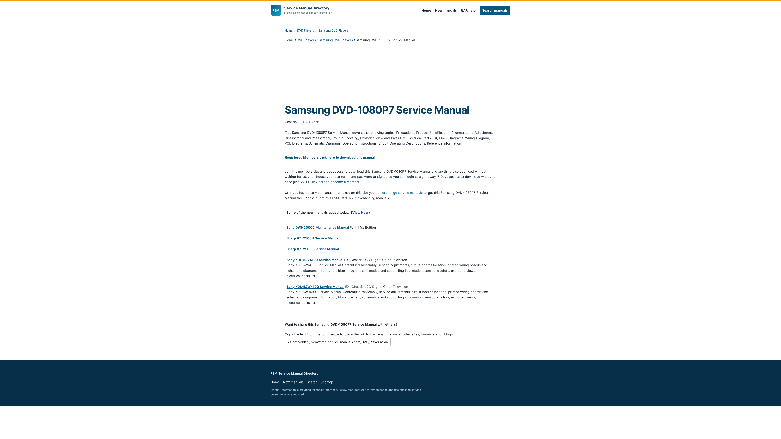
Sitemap (327, 382)
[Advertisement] (390, 73)
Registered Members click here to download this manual (330, 157)
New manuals (446, 10)
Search (312, 382)
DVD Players (305, 30)
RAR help (468, 10)
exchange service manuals (402, 193)
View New (360, 212)
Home (426, 10)
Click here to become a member (334, 182)
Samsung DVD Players (333, 30)
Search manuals (495, 10)
